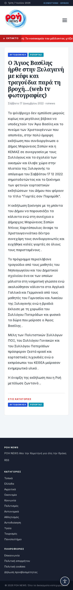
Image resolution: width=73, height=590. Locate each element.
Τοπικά (8, 478)
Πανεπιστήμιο (13, 539)
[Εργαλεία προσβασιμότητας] (64, 581)
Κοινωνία (10, 500)
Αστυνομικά (11, 511)
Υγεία (8, 528)
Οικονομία (10, 494)
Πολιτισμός (11, 505)
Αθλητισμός (11, 517)
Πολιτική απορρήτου (17, 561)
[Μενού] (65, 20)
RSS (6, 460)
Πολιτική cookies (14, 566)
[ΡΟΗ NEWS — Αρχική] (15, 20)
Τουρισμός (10, 533)
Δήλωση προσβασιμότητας (21, 572)
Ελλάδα (9, 483)
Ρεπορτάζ (36, 54)
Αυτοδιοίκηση (18, 54)
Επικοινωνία (12, 555)
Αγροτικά (10, 489)
